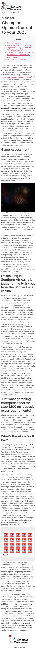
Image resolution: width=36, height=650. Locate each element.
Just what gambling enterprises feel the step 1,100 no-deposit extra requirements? (20, 54)
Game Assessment (14, 43)
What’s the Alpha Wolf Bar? (17, 60)
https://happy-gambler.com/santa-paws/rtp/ (18, 77)
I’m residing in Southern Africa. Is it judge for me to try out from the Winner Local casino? (20, 47)
